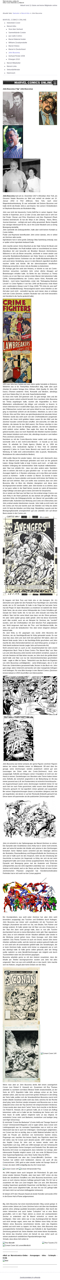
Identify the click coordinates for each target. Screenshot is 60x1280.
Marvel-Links (12, 66)
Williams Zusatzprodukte (18, 43)
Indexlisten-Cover (13, 23)
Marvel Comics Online (14, 20)
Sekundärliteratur (13, 70)
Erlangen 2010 (14, 59)
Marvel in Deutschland (17, 49)
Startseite (16, 13)
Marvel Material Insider (17, 39)
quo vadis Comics (15, 36)
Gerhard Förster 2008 (17, 56)
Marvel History (14, 46)
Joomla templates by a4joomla (30, 1277)
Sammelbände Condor (17, 33)
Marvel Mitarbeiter (14, 63)
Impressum (11, 73)
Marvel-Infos (25, 13)
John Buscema (14, 53)
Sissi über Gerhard (16, 29)
